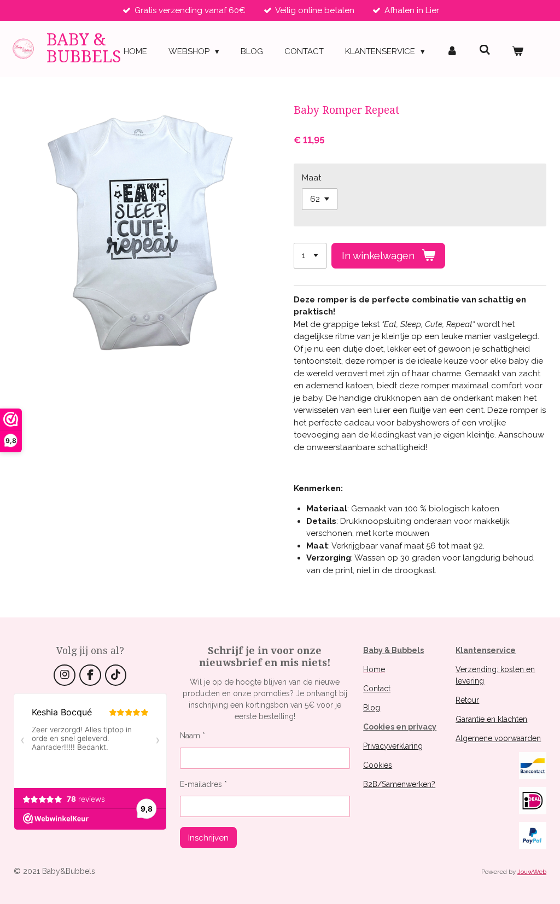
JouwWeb (531, 872)
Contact (376, 688)
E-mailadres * (203, 784)
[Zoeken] (484, 50)
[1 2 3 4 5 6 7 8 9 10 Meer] (310, 256)
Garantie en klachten (491, 719)
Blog (371, 707)
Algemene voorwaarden (498, 738)
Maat (311, 178)
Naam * (192, 735)
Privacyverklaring (393, 746)
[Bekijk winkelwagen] (517, 52)
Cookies (377, 765)
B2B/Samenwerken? (399, 784)
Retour (467, 700)
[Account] (452, 52)
